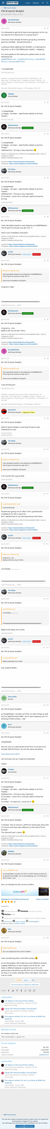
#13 (47, 599)
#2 (48, 102)
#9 (48, 418)
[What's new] (42, 3)
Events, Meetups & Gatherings (15, 1023)
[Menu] (3, 3)
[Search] (47, 3)
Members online (8, 1029)
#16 (47, 733)
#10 (47, 449)
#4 (48, 178)
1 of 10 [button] (18, 980)
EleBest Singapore (20, 921)
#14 (47, 647)
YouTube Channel (19, 923)
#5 (48, 217)
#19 (47, 860)
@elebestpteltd (34, 922)
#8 (48, 358)
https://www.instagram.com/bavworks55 (23, 164)
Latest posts (6, 997)
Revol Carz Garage (11, 1005)
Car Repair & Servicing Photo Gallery (19, 1001)
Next (26, 980)
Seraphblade (7, 14)
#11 (47, 494)
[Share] (44, 28)
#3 (48, 134)
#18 (47, 816)
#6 (48, 260)
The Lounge (9, 1013)
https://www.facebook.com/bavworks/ (21, 162)
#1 (48, 28)
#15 (47, 705)
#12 (47, 544)
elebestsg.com (8, 921)
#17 (47, 778)
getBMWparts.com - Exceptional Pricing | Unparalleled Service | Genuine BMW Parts (23, 60)
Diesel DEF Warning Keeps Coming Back (21, 1008)
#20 (47, 938)
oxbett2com (44, 1054)
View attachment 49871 (10, 754)
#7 (48, 319)
